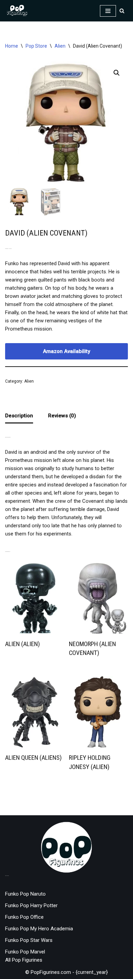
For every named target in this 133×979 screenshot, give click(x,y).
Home (11, 46)
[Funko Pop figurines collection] (17, 11)
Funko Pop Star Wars (29, 940)
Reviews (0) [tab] (62, 416)
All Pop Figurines (23, 960)
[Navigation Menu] (108, 11)
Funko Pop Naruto (25, 894)
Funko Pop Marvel (25, 952)
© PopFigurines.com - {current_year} (66, 972)
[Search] (121, 10)
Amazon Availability (66, 351)
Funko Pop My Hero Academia (39, 929)
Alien (60, 46)
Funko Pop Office (24, 917)
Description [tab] (19, 416)
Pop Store (36, 46)
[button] (116, 73)
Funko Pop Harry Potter (31, 905)
